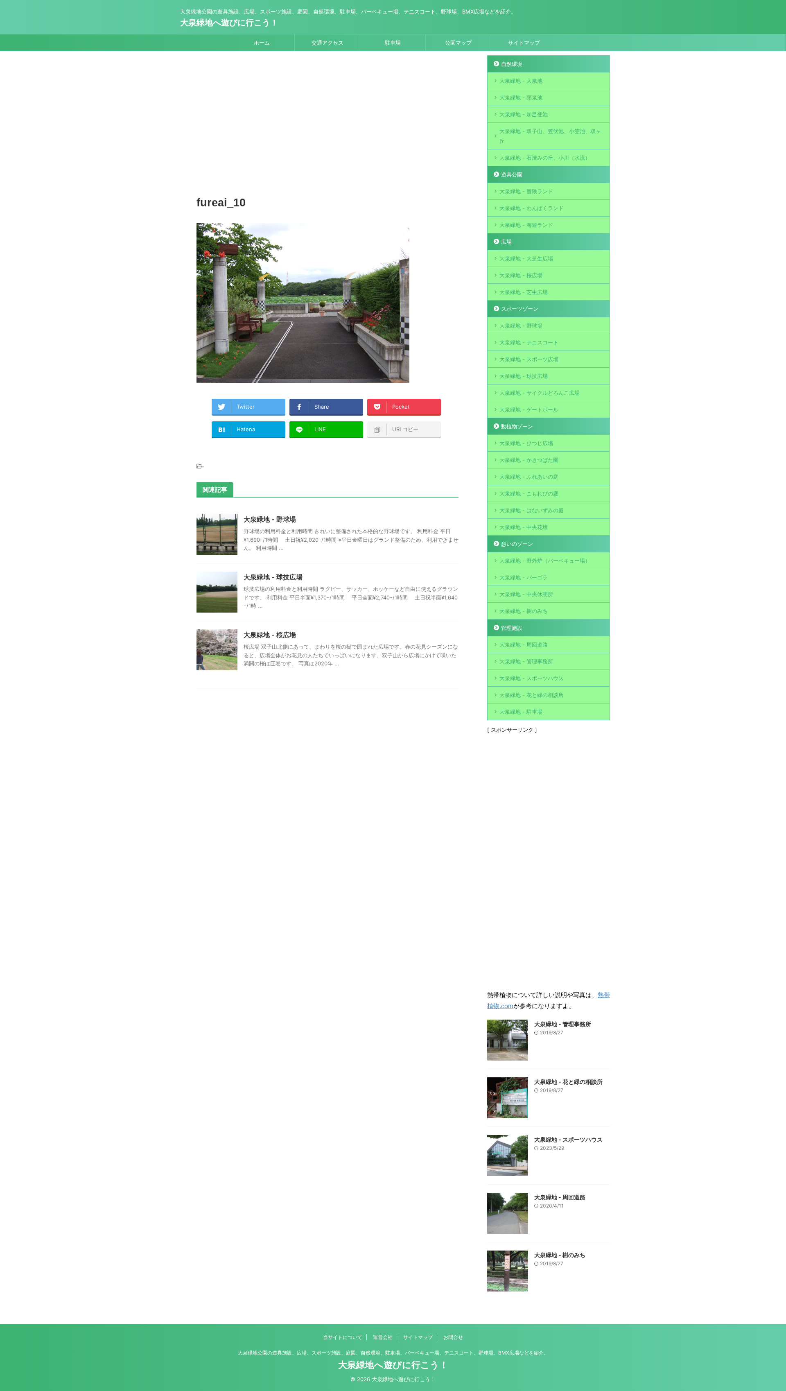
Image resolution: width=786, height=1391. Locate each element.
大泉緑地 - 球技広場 (273, 577)
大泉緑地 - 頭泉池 (520, 97)
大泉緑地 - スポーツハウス (531, 678)
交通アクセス (327, 42)
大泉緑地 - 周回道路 (523, 644)
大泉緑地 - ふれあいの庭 (528, 476)
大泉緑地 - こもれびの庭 (528, 493)
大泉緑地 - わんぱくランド (531, 208)
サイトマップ (524, 42)
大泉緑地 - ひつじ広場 (526, 443)
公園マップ (458, 42)
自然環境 (511, 64)
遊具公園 (511, 174)
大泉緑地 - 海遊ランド (526, 225)
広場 (506, 241)
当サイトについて (342, 1337)
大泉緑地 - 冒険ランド (526, 191)
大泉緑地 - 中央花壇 (523, 527)
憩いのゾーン (517, 544)
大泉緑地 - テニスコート (528, 342)
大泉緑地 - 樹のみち (523, 611)
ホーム (262, 42)
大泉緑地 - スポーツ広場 (528, 359)
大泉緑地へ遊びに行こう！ (229, 22)
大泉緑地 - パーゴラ (523, 577)
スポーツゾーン (519, 308)
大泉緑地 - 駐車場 (520, 711)
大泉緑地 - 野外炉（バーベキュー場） (544, 560)
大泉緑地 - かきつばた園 (528, 460)
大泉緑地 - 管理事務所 (526, 661)
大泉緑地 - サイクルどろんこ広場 (539, 392)
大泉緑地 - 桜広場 (270, 635)
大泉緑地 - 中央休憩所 (526, 594)
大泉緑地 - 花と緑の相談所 (531, 695)
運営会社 (383, 1337)
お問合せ (453, 1337)
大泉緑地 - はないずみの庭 (531, 510)
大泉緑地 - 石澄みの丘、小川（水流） (544, 157)
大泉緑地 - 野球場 (270, 519)
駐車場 (393, 42)
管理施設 (511, 627)
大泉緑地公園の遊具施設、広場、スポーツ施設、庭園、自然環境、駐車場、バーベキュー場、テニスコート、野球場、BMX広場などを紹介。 (393, 1353)
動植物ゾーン (517, 426)
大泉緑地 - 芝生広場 (523, 292)
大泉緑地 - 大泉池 (520, 80)
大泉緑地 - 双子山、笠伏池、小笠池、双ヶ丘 (550, 136)
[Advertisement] (327, 125)
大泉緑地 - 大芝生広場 (526, 258)
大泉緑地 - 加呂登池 (531, 114)
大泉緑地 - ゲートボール (528, 409)
